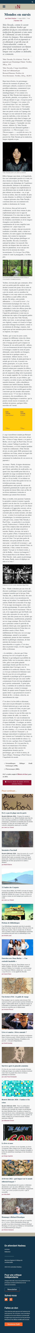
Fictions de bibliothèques (11, 923)
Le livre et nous (7, 1143)
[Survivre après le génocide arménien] (17, 1055)
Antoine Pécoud (8, 1009)
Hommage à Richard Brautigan (13, 1217)
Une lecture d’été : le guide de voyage (15, 997)
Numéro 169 (18, 20)
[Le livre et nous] (17, 1132)
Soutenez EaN (13, 1324)
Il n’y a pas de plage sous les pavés (14, 813)
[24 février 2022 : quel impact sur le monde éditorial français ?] (17, 1167)
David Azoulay (8, 1043)
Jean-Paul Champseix (10, 1077)
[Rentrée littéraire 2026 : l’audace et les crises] (17, 1088)
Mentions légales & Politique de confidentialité (13, 1261)
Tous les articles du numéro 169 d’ (18, 783)
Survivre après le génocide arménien (15, 1066)
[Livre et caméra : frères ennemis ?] (17, 1021)
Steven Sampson (9, 1230)
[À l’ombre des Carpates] (17, 876)
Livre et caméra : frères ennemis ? (14, 1032)
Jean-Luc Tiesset (9, 827)
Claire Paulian (12, 18)
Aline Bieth (7, 1194)
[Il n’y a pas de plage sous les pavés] (17, 802)
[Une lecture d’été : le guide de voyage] (17, 985)
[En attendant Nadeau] (17, 6)
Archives (7, 1249)
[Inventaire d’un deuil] (17, 839)
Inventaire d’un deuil (9, 850)
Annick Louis (7, 935)
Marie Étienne (8, 864)
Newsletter (12, 1289)
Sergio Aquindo (8, 1156)
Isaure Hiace (7, 974)
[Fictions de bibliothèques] (17, 912)
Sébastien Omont (9, 1120)
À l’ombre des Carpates (10, 887)
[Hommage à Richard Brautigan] (17, 1206)
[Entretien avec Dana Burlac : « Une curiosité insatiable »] (17, 947)
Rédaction (7, 1251)
